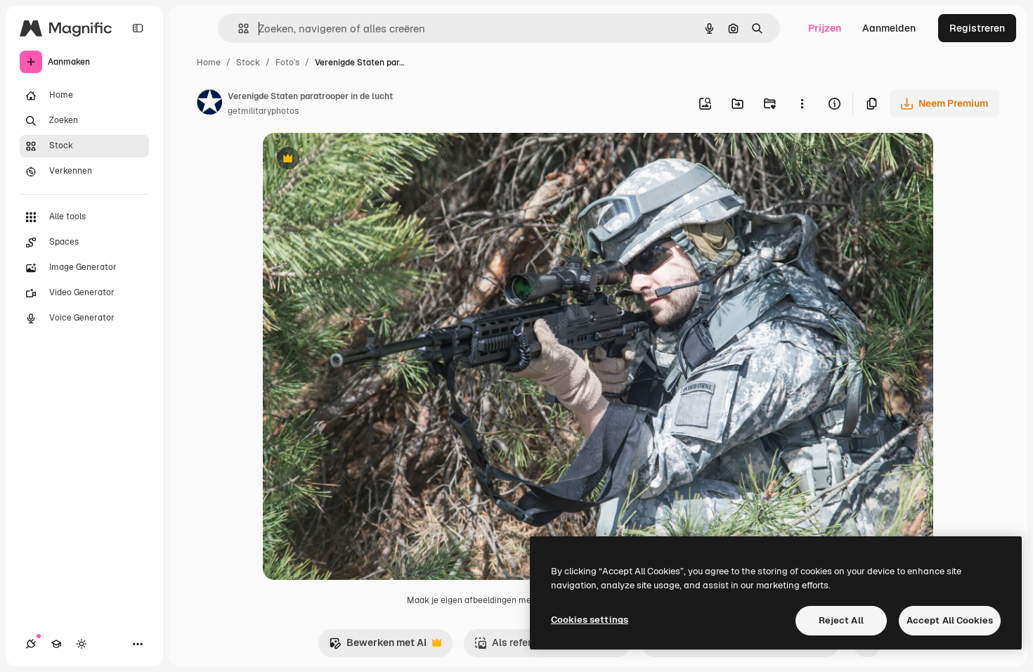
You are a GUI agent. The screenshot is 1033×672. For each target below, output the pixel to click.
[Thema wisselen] (81, 644)
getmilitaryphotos (263, 111)
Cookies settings (589, 620)
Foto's (287, 62)
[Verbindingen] (31, 644)
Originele (355, 160)
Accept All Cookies (950, 620)
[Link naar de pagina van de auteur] (209, 104)
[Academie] (56, 644)
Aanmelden (889, 28)
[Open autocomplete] (238, 28)
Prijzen (824, 28)
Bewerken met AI (378, 646)
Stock (248, 62)
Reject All (841, 620)
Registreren (977, 28)
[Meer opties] (802, 103)
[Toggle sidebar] (137, 28)
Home (209, 62)
